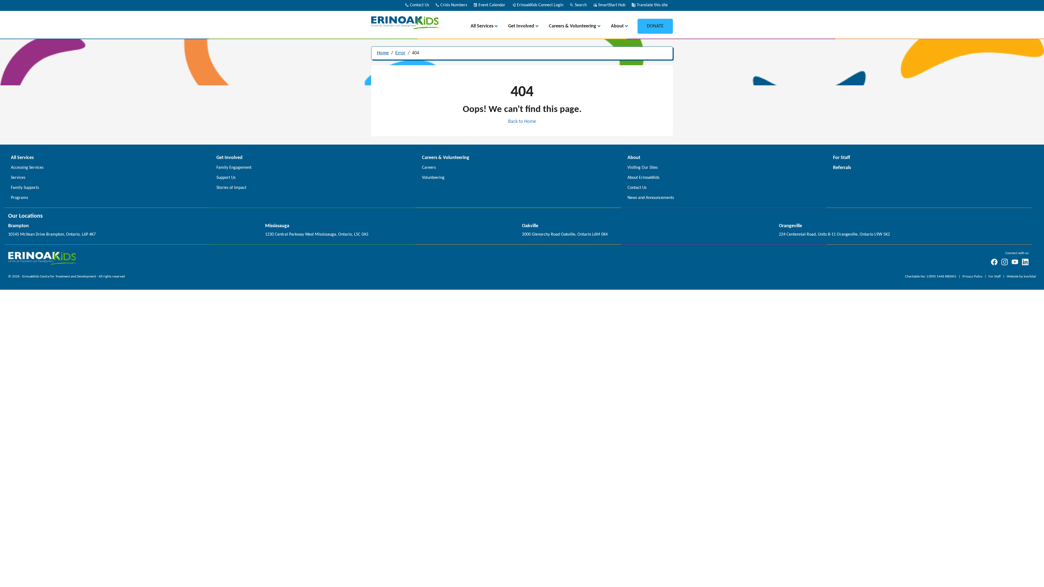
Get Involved (521, 26)
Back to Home (522, 121)
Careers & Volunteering (572, 26)
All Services (482, 26)
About (617, 26)
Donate (655, 26)
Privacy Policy (972, 276)
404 (415, 53)
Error (400, 53)
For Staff (995, 276)
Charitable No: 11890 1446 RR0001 (931, 276)
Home (383, 53)
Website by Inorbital (1021, 276)
